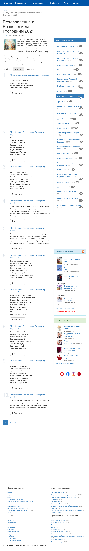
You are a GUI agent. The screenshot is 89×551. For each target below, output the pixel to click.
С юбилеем (54, 3)
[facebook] (68, 374)
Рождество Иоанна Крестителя (69, 107)
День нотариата (56, 529)
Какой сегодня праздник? (65, 363)
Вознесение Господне (69, 96)
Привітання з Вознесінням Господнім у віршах (27, 133)
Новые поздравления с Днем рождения (72, 349)
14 (6, 69)
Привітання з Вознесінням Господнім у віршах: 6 (27, 361)
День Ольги (66, 119)
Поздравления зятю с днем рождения (72, 334)
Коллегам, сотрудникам (15, 499)
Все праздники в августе (64, 308)
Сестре (9, 504)
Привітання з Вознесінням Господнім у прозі (27, 201)
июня (6, 35)
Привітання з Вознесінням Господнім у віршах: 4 (27, 327)
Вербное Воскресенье (69, 86)
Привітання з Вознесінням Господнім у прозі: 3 (27, 395)
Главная (6, 10)
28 (30, 69)
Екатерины (65, 169)
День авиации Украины (58, 523)
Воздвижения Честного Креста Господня (69, 140)
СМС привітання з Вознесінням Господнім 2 (29, 75)
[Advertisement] (26, 112)
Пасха (64, 91)
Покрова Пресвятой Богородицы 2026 (69, 147)
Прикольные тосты (13, 506)
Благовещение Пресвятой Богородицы (69, 80)
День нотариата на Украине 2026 (71, 299)
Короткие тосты (12, 525)
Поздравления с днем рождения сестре (72, 356)
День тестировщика (57, 542)
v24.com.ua (7, 3)
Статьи (9, 493)
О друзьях (10, 529)
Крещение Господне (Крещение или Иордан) (69, 59)
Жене (9, 513)
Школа (53, 527)
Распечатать (18, 93)
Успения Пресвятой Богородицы (69, 133)
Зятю (9, 497)
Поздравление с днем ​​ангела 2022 (72, 327)
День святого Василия (69, 46)
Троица (64, 101)
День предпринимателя (59, 531)
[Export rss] (83, 251)
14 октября (54, 499)
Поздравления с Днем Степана (69, 206)
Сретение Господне (69, 74)
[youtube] (62, 374)
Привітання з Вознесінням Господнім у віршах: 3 (27, 256)
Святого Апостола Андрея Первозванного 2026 (69, 176)
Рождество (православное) (69, 199)
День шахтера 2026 (71, 276)
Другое (76, 3)
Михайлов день (67, 153)
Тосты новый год (12, 538)
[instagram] (73, 374)
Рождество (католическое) (69, 192)
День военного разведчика (59, 534)
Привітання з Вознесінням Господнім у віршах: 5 (27, 167)
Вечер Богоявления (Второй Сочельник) (69, 52)
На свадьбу (11, 527)
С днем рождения (38, 3)
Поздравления (21, 3)
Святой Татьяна (67, 69)
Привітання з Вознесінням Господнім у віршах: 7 (27, 290)
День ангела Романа (69, 158)
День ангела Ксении (69, 65)
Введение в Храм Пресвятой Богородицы (69, 163)
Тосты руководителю (14, 540)
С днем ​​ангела (12, 495)
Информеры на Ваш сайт (65, 311)
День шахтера (55, 525)
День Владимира (68, 123)
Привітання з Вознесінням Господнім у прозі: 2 (27, 229)
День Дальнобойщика (58, 520)
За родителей (12, 523)
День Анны (65, 187)
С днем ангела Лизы (57, 493)
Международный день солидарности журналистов (67, 536)
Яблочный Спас (67, 128)
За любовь (10, 520)
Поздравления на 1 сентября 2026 (71, 287)
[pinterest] (79, 374)
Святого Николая (67, 182)
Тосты (66, 3)
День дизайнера (56, 540)
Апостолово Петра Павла (69, 113)
